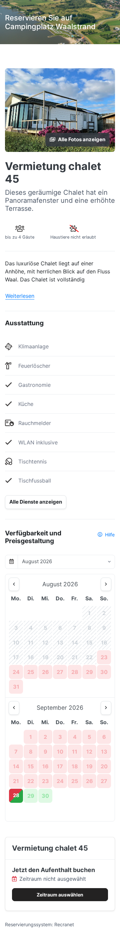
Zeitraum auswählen (60, 894)
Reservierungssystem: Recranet (39, 924)
